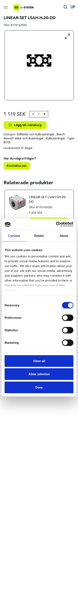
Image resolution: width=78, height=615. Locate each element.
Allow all (39, 360)
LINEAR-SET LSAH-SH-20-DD (47, 199)
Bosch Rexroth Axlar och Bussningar (34, 136)
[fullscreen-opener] (67, 36)
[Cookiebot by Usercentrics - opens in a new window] (56, 224)
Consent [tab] (14, 235)
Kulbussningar (55, 138)
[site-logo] (23, 7)
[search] (65, 7)
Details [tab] (39, 235)
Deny (39, 387)
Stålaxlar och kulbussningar (35, 134)
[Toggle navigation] (6, 7)
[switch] (67, 317)
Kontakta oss (17, 166)
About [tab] (64, 235)
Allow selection (39, 374)
